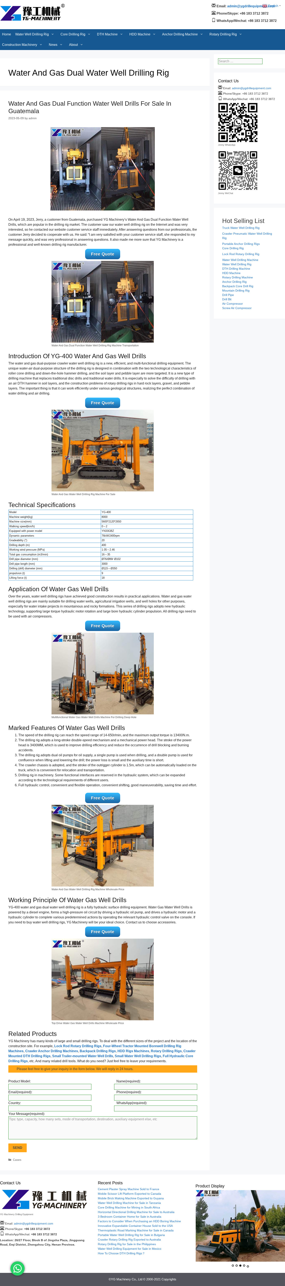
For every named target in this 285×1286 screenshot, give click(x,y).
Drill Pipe (228, 295)
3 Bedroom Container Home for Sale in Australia (129, 1216)
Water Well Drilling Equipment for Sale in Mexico (129, 1248)
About (73, 15)
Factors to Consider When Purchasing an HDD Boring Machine (139, 1221)
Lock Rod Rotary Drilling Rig (240, 254)
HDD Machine (139, 5)
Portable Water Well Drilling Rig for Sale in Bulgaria (131, 1235)
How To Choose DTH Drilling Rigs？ (121, 1253)
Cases (17, 1159)
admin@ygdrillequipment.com (251, 88)
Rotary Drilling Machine (237, 277)
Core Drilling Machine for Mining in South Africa (129, 1207)
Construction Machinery (19, 15)
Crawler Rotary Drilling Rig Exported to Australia (129, 1239)
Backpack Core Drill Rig (237, 286)
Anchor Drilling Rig (234, 281)
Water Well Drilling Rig (32, 5)
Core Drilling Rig (73, 5)
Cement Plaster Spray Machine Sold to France (128, 1189)
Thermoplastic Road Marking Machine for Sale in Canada (136, 1230)
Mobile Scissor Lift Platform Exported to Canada (129, 1193)
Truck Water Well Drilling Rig (241, 227)
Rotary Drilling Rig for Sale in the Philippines (127, 1244)
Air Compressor (232, 303)
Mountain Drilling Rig (236, 290)
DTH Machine (107, 5)
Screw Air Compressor (237, 308)
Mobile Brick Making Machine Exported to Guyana (131, 1198)
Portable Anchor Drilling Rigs (241, 243)
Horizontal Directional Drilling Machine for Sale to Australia (136, 1212)
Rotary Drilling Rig (223, 5)
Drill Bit (226, 299)
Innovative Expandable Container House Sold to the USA (135, 1225)
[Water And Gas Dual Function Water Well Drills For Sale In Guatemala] (102, 168)
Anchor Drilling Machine (180, 5)
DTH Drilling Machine (236, 268)
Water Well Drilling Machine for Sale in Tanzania (129, 1203)
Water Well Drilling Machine (240, 260)
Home (6, 5)
